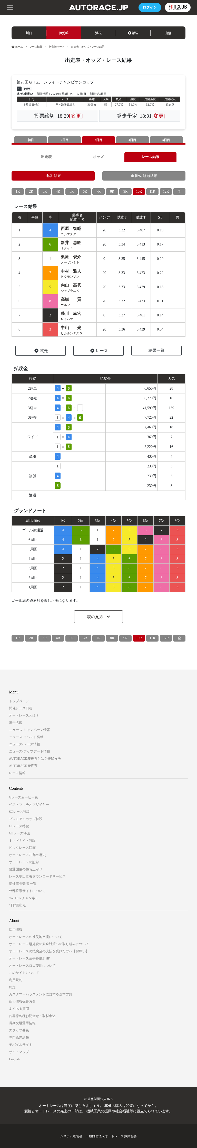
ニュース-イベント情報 (26, 737)
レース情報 (35, 46)
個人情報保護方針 (22, 1001)
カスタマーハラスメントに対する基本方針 (40, 994)
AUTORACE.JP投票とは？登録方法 (35, 758)
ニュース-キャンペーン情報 (29, 730)
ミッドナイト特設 (22, 840)
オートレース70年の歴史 (27, 855)
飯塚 (135, 33)
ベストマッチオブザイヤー (29, 804)
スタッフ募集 (19, 1030)
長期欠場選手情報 (22, 1023)
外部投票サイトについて (27, 891)
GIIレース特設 (19, 833)
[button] (10, 7)
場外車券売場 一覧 (22, 884)
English (14, 1059)
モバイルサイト (20, 1045)
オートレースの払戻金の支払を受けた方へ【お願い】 (49, 951)
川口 (29, 33)
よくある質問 (19, 1009)
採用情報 (15, 929)
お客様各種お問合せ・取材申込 (32, 1016)
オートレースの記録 (24, 862)
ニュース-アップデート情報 (29, 751)
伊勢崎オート (56, 46)
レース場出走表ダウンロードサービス (37, 876)
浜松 (98, 33)
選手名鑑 (15, 722)
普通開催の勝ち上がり (25, 869)
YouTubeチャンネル (23, 898)
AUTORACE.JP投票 (23, 766)
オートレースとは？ (24, 715)
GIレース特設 (19, 826)
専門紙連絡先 (19, 1037)
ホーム (19, 46)
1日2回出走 (17, 905)
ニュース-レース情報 (24, 744)
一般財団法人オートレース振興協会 (111, 1136)
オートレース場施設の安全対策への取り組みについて (49, 944)
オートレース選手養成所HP (29, 958)
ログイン (150, 7)
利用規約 (15, 980)
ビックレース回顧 (22, 848)
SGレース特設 (19, 812)
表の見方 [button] (95, 617)
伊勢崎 (64, 33)
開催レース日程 (20, 708)
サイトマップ (19, 1052)
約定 (12, 987)
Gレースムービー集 (23, 797)
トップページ (19, 701)
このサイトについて (24, 973)
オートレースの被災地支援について (35, 937)
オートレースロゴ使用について (32, 965)
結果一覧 (156, 350)
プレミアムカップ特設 (25, 819)
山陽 (168, 33)
